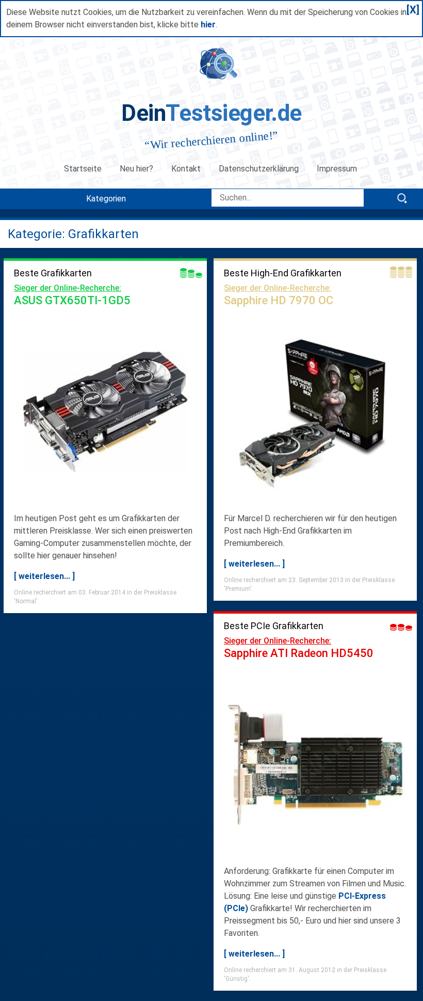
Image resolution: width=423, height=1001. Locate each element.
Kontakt (186, 169)
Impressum (338, 169)
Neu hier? (136, 169)
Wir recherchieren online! (211, 140)
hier (208, 24)
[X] (412, 10)
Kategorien (106, 199)
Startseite (83, 169)
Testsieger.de (211, 113)
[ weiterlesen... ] (44, 576)
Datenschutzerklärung (259, 169)
